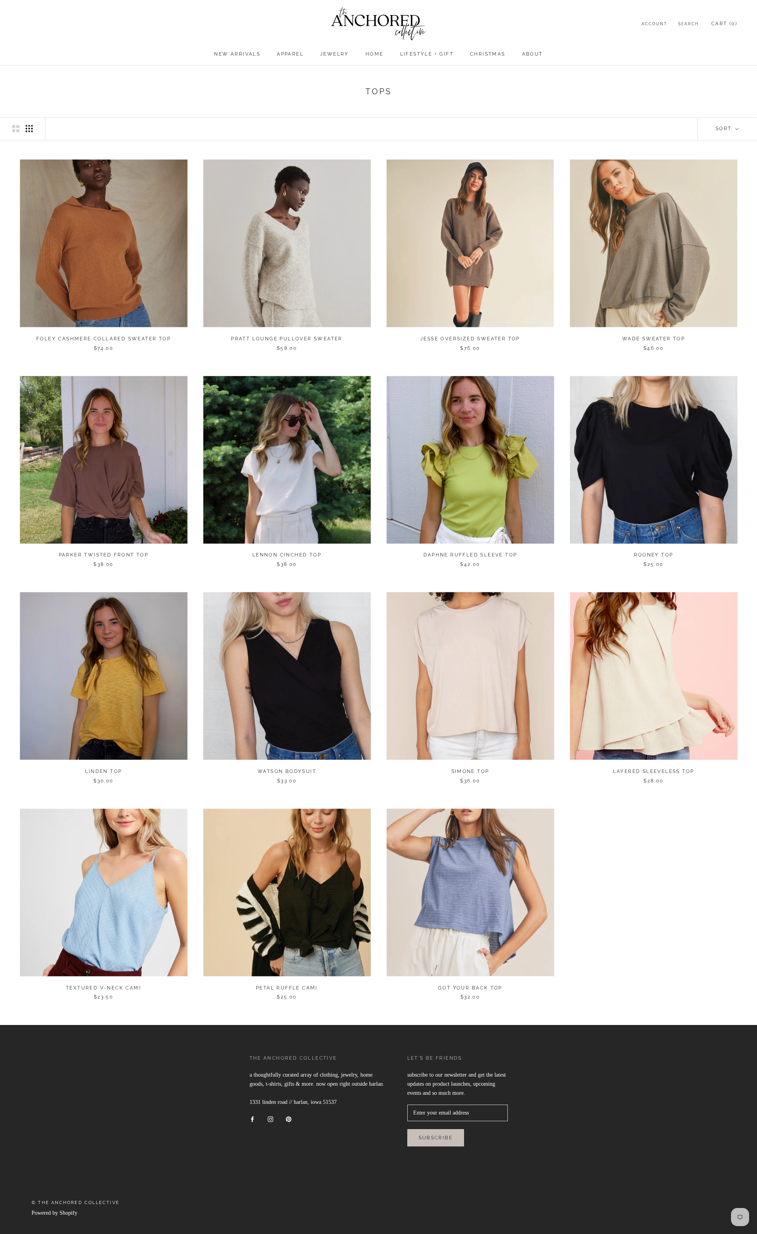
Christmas (487, 54)
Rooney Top (653, 555)
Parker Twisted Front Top (104, 555)
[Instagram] (270, 1119)
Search (688, 24)
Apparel (290, 54)
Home (374, 54)
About (532, 54)
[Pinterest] (288, 1119)
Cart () (724, 23)
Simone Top (470, 771)
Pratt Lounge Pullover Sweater (287, 339)
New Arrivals (237, 54)
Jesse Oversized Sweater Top (470, 339)
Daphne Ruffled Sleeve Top (470, 555)
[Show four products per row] (29, 128)
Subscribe (436, 1138)
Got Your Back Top (470, 988)
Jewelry (334, 54)
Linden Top (103, 771)
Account (654, 24)
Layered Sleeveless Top (653, 771)
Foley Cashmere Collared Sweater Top (103, 339)
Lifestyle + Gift (426, 54)
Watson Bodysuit (286, 771)
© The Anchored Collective (75, 1202)
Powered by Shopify (54, 1213)
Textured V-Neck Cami (103, 988)
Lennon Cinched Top (286, 555)
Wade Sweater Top (653, 339)
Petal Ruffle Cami (287, 988)
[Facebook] (252, 1119)
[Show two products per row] (15, 128)
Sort (725, 128)
